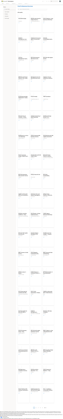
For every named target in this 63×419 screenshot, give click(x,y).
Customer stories (14, 411)
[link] (23, 23)
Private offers (37, 411)
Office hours (19, 411)
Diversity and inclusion (10, 415)
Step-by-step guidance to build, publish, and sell (33, 412)
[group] (18, 22)
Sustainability (20, 415)
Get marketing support (13, 412)
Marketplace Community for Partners (55, 412)
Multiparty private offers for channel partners (17, 413)
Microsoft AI (2, 414)
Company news (56, 414)
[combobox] (32, 9)
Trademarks (27, 418)
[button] (18, 9)
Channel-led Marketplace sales (5, 413)
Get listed (7, 412)
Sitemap (9, 418)
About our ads (31, 418)
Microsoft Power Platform (24, 414)
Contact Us (13, 418)
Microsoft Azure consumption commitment (47, 411)
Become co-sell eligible (45, 412)
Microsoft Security (7, 414)
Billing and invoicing (57, 411)
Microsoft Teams (31, 414)
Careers (47, 414)
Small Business (43, 414)
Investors (4, 415)
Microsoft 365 (17, 414)
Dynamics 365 (12, 414)
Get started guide (24, 411)
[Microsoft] (4, 1)
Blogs (10, 411)
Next (45, 407)
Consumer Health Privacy (4, 418)
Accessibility (16, 415)
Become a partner (3, 412)
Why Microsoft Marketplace (4, 411)
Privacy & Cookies (18, 418)
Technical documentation (31, 411)
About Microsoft (51, 414)
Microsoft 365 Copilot (37, 414)
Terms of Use (23, 418)
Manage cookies (36, 418)
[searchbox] (10, 9)
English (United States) (3, 416)
